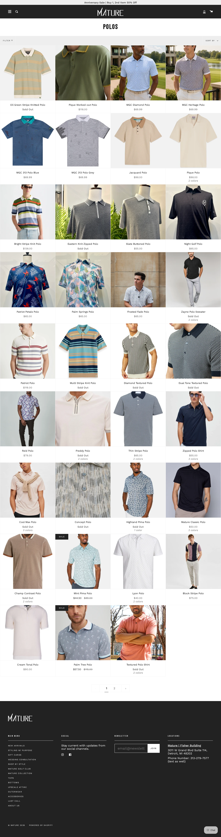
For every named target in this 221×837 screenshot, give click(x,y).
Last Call (14, 801)
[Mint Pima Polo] (82, 561)
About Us (14, 806)
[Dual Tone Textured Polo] (193, 350)
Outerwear (15, 792)
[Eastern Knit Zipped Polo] (82, 211)
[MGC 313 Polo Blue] (27, 140)
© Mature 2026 (16, 825)
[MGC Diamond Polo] (138, 72)
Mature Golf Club (19, 769)
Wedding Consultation (22, 759)
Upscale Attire (17, 787)
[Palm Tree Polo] (82, 632)
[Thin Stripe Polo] (138, 418)
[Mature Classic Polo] (193, 490)
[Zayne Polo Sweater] (193, 279)
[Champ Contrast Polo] (27, 561)
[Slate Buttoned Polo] (138, 211)
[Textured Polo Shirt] (138, 632)
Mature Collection (20, 773)
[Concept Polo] (82, 490)
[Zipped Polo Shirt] (193, 418)
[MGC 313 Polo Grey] (82, 140)
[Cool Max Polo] (27, 490)
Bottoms (13, 782)
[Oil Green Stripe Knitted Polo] (27, 72)
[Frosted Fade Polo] (138, 279)
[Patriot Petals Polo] (27, 279)
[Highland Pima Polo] (138, 490)
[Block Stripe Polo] (193, 561)
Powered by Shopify (41, 825)
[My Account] (204, 11)
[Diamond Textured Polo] (138, 350)
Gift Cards (15, 755)
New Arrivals (16, 746)
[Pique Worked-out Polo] (82, 72)
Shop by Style (17, 764)
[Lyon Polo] (138, 561)
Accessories (15, 796)
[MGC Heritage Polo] (193, 72)
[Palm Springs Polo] (82, 279)
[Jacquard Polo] (138, 140)
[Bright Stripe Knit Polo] (27, 211)
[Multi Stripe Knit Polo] (82, 350)
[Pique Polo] (193, 140)
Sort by (210, 41)
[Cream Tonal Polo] (27, 632)
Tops (11, 778)
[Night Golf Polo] (193, 211)
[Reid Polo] (27, 418)
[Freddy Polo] (82, 418)
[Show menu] (9, 12)
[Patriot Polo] (27, 350)
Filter (6, 41)
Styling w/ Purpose (20, 750)
